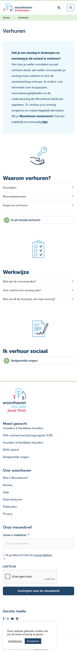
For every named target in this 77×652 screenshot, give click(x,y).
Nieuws (8, 485)
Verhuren (23, 17)
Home (6, 17)
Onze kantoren (12, 499)
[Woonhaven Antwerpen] (17, 7)
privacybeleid (43, 555)
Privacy (7, 514)
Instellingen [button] (15, 641)
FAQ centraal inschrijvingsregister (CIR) (27, 435)
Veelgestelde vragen (16, 457)
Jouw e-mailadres (16, 535)
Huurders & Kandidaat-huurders (23, 428)
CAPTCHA (9, 566)
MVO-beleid (11, 449)
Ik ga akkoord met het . (28, 557)
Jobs (6, 492)
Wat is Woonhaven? (15, 478)
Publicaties (10, 506)
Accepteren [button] (33, 641)
